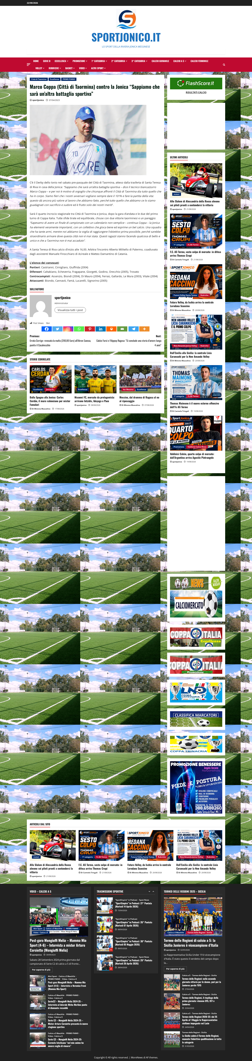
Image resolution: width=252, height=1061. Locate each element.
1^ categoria (98, 61)
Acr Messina (128, 389)
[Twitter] (57, 328)
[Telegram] (133, 328)
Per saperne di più (42, 970)
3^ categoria (138, 61)
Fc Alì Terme (193, 244)
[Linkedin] (101, 328)
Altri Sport (97, 68)
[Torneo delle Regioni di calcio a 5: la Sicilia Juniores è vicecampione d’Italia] (193, 916)
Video (82, 68)
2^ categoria (118, 61)
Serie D (46, 61)
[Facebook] (47, 328)
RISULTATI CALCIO (196, 92)
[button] (28, 64)
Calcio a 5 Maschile (54, 928)
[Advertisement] (196, 126)
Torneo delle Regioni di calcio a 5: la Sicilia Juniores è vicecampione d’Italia (191, 943)
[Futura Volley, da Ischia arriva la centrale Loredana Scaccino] (196, 281)
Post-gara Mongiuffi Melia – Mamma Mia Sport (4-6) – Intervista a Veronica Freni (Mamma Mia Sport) (38, 983)
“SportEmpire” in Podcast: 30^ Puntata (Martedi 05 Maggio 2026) (105, 924)
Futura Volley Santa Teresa (185, 295)
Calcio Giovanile (160, 61)
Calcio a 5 (178, 61)
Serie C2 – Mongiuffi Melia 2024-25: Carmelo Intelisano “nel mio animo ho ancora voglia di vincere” (38, 1040)
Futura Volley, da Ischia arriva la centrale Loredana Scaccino (192, 304)
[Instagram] (68, 328)
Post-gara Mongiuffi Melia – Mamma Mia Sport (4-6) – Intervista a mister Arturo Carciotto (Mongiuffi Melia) (58, 945)
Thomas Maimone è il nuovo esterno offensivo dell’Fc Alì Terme (194, 405)
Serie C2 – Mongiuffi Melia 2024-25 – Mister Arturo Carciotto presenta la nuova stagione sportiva (38, 1021)
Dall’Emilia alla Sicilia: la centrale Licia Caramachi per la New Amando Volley (191, 354)
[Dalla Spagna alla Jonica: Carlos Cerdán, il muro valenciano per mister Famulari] (51, 379)
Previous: (60, 340)
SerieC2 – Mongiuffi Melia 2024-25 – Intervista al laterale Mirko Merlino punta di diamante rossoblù (38, 1002)
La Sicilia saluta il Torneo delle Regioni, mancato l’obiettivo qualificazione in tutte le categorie (172, 1039)
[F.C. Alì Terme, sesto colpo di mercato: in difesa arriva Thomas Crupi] (196, 231)
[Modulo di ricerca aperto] (224, 65)
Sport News (144, 938)
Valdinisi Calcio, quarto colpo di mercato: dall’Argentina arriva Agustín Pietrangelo (192, 455)
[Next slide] (153, 891)
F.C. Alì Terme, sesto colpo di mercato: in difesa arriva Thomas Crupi (195, 253)
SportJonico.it (126, 37)
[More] (144, 328)
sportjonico (38, 100)
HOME (36, 61)
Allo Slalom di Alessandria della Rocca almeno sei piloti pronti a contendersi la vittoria (195, 203)
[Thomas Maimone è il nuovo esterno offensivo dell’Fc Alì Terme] (196, 382)
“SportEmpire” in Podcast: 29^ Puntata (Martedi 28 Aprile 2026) (105, 943)
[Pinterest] (90, 328)
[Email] (122, 328)
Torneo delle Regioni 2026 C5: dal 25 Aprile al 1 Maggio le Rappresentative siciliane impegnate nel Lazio (172, 1020)
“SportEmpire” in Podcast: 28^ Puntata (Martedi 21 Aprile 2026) (105, 962)
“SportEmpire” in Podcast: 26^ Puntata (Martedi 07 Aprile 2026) (105, 905)
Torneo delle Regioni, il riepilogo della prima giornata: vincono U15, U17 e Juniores (172, 1001)
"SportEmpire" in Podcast (126, 900)
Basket (68, 68)
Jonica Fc (50, 389)
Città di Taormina (38, 79)
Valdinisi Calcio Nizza (197, 447)
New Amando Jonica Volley (185, 346)
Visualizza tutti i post (70, 310)
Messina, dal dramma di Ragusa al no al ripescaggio (139, 399)
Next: (128, 340)
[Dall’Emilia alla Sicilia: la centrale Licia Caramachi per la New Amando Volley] (196, 332)
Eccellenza (60, 61)
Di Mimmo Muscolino (41, 409)
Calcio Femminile (199, 61)
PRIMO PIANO (69, 79)
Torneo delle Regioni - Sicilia (200, 932)
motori (177, 194)
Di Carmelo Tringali (180, 259)
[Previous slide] (149, 891)
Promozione (79, 61)
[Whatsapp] (79, 328)
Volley (38, 68)
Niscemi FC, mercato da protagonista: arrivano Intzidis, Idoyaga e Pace (95, 399)
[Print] (111, 328)
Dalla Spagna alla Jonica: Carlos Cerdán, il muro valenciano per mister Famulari (50, 401)
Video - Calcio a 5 (40, 932)
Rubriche (54, 68)
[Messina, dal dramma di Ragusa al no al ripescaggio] (140, 379)
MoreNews (137, 1057)
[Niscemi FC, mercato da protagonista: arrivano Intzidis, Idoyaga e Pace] (95, 379)
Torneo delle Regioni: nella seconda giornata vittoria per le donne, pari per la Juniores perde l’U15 (172, 982)
